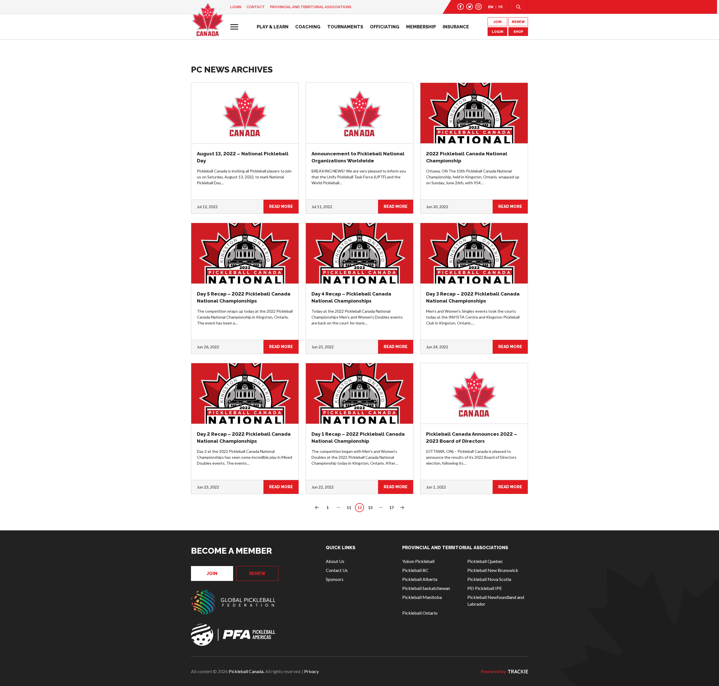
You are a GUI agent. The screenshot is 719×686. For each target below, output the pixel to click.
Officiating (384, 26)
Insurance (456, 26)
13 (370, 507)
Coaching (307, 26)
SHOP (518, 32)
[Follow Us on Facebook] (460, 6)
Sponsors (334, 579)
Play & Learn (272, 26)
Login (235, 7)
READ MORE (281, 206)
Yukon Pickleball (418, 561)
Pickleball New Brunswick (492, 570)
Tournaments (345, 26)
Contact (256, 7)
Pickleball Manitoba (422, 597)
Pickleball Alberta (419, 579)
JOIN (497, 22)
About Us (335, 561)
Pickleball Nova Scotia (489, 579)
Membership (421, 26)
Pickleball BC (415, 570)
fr (501, 7)
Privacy (311, 671)
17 (391, 507)
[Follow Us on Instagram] (478, 6)
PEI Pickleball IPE (484, 588)
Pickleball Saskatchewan (426, 588)
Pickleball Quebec (485, 561)
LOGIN (497, 32)
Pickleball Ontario (420, 612)
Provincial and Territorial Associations (310, 7)
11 (349, 507)
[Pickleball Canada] (207, 19)
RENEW (518, 22)
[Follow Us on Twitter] (469, 6)
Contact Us (337, 570)
